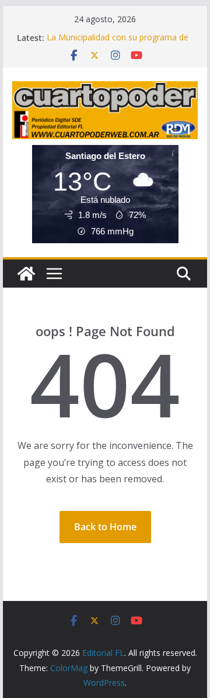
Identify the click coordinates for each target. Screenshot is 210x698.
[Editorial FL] (26, 274)
